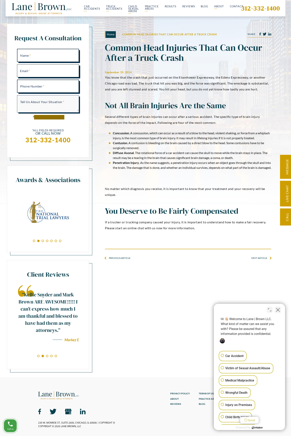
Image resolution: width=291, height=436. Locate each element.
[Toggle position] (269, 310)
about (174, 399)
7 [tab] (60, 241)
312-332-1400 (260, 8)
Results (170, 6)
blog (202, 404)
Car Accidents (92, 7)
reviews (175, 404)
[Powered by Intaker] (257, 428)
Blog (204, 6)
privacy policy (180, 394)
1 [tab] (34, 241)
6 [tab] (56, 241)
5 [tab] (51, 241)
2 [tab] (38, 241)
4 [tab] (47, 241)
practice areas (209, 399)
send (35, 116)
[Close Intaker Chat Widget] (278, 310)
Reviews (188, 6)
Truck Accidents (114, 7)
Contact (236, 6)
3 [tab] (43, 241)
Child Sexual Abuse (133, 8)
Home (111, 34)
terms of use (207, 394)
